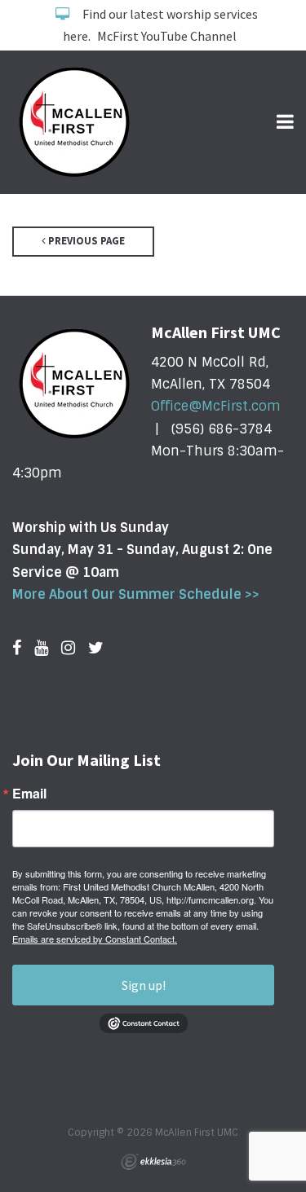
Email (29, 793)
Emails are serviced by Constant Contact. (94, 938)
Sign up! (144, 985)
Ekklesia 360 (153, 1162)
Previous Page (85, 241)
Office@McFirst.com (216, 406)
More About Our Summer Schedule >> (135, 594)
